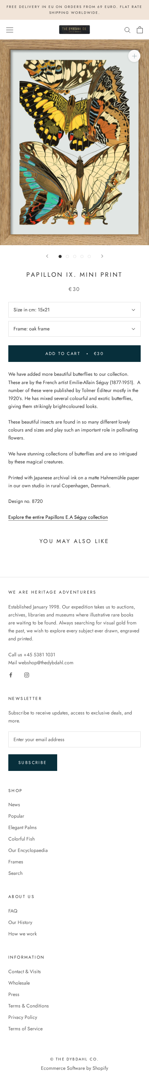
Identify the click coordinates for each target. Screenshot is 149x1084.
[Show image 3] (74, 256)
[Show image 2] (67, 256)
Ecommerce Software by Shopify (74, 1068)
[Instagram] (26, 674)
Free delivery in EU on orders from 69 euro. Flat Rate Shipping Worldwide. (74, 9)
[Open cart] (140, 29)
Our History (20, 922)
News (14, 804)
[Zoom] (134, 56)
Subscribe (32, 762)
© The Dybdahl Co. (74, 1059)
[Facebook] (10, 674)
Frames (15, 861)
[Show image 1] (60, 256)
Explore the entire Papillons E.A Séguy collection (58, 517)
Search (15, 873)
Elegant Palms (22, 827)
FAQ (12, 910)
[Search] (127, 30)
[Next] (102, 256)
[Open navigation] (9, 30)
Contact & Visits (24, 971)
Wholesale (19, 982)
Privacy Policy (22, 1017)
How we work (22, 933)
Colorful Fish (21, 838)
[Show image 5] (89, 256)
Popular (16, 815)
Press (13, 994)
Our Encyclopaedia (28, 850)
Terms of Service (25, 1028)
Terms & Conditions (28, 1005)
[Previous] (47, 256)
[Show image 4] (82, 256)
